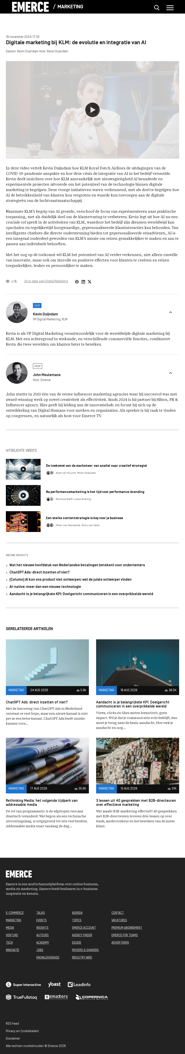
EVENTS (41, 920)
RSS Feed (12, 1024)
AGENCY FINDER (82, 935)
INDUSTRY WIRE (82, 957)
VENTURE (12, 935)
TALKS (40, 913)
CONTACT (117, 913)
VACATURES (119, 920)
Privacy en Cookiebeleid (22, 1031)
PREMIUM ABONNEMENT (126, 928)
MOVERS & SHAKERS (85, 950)
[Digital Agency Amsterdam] (23, 984)
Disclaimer (13, 1038)
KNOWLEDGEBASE (47, 957)
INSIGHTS (42, 928)
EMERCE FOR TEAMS (124, 935)
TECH (9, 943)
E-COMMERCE (15, 913)
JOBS (39, 950)
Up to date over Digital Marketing (46, 281)
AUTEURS (42, 935)
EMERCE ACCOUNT (84, 928)
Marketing (70, 7)
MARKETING (13, 920)
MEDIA (10, 928)
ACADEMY (42, 943)
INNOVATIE (12, 950)
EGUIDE (76, 943)
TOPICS (76, 920)
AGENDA (77, 913)
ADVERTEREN (120, 943)
